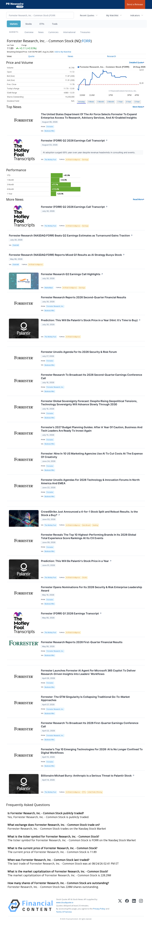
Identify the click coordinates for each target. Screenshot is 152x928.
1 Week (91, 101)
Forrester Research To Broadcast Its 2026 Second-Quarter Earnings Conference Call (91, 376)
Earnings (85, 159)
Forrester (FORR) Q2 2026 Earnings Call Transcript (74, 140)
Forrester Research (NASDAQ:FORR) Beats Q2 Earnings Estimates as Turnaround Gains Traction (71, 235)
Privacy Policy (99, 908)
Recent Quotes (87, 15)
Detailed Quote (136, 62)
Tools (54, 23)
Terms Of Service (64, 911)
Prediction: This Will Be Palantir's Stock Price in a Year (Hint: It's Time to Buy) (91, 320)
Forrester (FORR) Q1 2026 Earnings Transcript (71, 613)
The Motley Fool (50, 159)
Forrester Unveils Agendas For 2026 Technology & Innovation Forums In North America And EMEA (90, 481)
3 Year (128, 101)
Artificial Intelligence (73, 159)
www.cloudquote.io (64, 902)
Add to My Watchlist (62, 52)
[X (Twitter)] (120, 906)
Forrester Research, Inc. (55, 306)
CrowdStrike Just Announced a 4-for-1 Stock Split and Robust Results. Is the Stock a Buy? (89, 513)
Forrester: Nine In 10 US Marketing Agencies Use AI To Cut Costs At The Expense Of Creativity (92, 455)
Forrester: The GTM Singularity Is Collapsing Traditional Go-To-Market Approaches (85, 698)
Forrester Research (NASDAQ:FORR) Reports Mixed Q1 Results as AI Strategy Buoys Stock (67, 254)
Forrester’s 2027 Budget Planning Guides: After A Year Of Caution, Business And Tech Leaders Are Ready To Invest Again (91, 429)
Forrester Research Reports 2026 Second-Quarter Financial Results (83, 297)
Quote (31, 56)
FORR (86, 40)
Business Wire (49, 131)
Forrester (50, 126)
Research (111, 56)
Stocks (28, 23)
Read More (138, 199)
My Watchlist (112, 15)
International (69, 32)
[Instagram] (141, 906)
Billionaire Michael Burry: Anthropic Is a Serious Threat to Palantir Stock (87, 775)
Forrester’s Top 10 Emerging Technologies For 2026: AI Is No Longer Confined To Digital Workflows (92, 751)
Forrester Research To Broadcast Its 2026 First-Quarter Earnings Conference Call (89, 724)
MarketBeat (49, 287)
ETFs (41, 23)
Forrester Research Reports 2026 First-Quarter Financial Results (81, 642)
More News (138, 106)
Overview (28, 32)
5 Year (137, 101)
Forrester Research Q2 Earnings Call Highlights (72, 274)
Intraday (81, 101)
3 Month (110, 101)
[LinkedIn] (134, 906)
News (41, 32)
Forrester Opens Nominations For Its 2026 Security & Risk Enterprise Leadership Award (91, 589)
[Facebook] (127, 906)
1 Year (120, 101)
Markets (14, 23)
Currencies (53, 32)
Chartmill (16, 245)
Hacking (95, 525)
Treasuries (85, 32)
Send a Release (135, 4)
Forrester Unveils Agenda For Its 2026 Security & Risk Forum (79, 351)
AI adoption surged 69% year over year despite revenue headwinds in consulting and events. (89, 152)
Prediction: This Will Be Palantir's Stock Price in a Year (76, 561)
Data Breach (86, 525)
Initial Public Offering (95, 792)
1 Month (100, 101)
